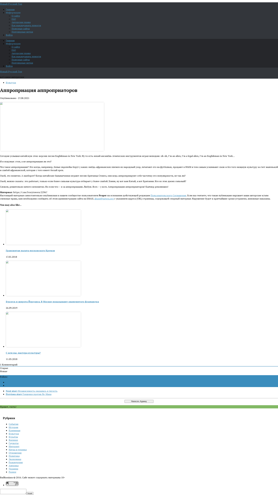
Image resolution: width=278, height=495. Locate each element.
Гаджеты (14, 443)
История (13, 427)
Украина (13, 468)
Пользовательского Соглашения (168, 195)
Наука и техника (18, 449)
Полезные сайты (21, 28)
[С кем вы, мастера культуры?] (43, 346)
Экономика (15, 459)
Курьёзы (13, 436)
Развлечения (16, 462)
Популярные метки (22, 31)
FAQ (14, 19)
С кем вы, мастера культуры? (23, 352)
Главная (10, 9)
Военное (13, 440)
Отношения (15, 452)
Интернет (14, 446)
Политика (14, 456)
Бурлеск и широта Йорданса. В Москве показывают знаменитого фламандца (52, 301)
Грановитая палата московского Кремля (30, 250)
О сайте (16, 15)
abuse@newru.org (104, 198)
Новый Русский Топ (11, 4)
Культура (11, 82)
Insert (30, 493)
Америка (14, 465)
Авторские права (21, 22)
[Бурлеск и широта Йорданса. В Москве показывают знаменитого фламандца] (43, 295)
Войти (9, 35)
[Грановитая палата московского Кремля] (43, 244)
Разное (12, 472)
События (13, 424)
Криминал (14, 430)
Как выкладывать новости (26, 25)
